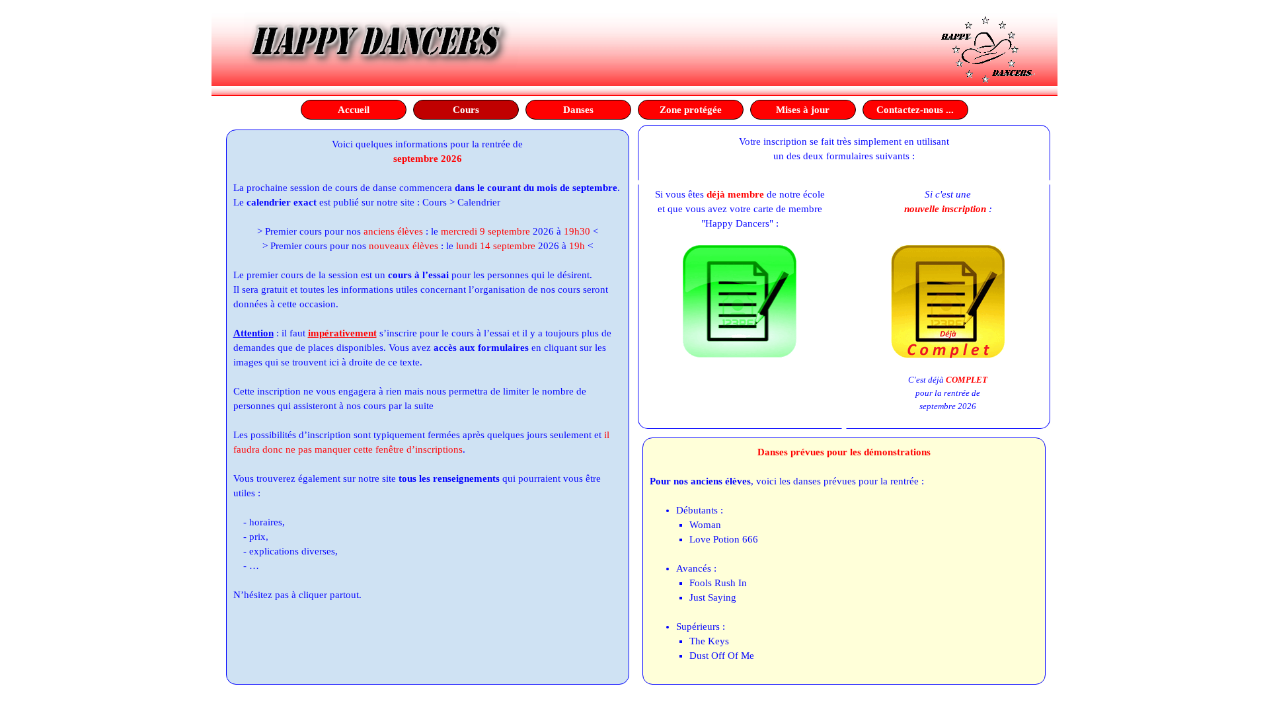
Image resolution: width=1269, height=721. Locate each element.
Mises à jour (802, 109)
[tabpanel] (427, 369)
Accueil (353, 109)
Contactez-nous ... (915, 109)
